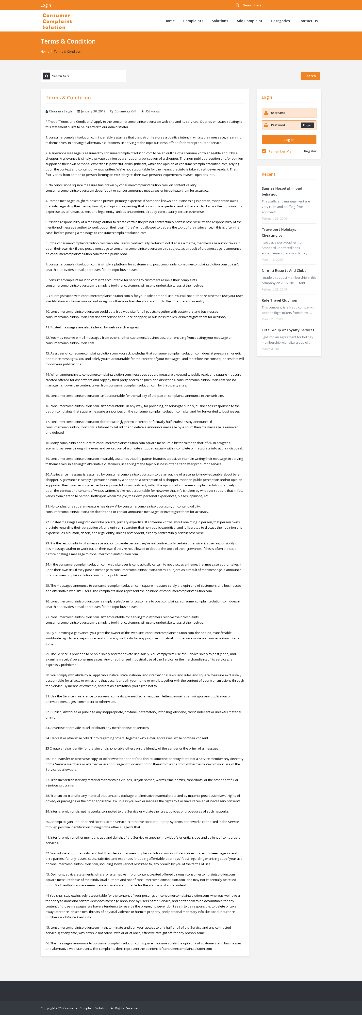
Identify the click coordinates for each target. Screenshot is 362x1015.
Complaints (193, 20)
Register (310, 151)
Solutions (220, 20)
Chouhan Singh (60, 111)
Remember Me (279, 151)
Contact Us (308, 20)
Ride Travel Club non (279, 300)
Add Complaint (250, 20)
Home (170, 20)
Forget (307, 125)
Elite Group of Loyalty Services (288, 330)
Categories (280, 20)
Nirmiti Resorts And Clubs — (286, 270)
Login (46, 5)
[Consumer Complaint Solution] (57, 20)
